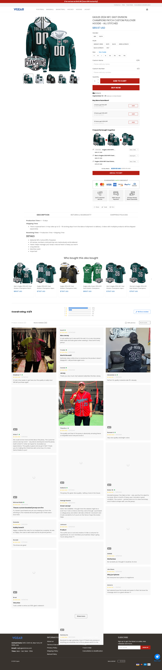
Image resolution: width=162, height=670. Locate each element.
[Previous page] (23, 79)
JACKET (87, 9)
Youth (101, 36)
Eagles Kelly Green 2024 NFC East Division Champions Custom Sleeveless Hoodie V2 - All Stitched (92, 287)
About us (50, 669)
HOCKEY (70, 9)
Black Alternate (99, 48)
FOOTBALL (40, 9)
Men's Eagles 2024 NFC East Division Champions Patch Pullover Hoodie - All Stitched (105, 155)
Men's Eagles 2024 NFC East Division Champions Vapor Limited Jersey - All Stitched (115, 287)
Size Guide (102, 52)
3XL (115, 55)
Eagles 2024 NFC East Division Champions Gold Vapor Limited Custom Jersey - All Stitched (68, 287)
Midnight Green (98, 44)
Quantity (96, 77)
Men (95, 36)
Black (114, 44)
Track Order (129, 5)
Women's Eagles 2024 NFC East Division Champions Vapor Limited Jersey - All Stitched (138, 287)
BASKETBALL (60, 9)
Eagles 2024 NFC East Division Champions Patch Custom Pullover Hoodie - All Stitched (108, 150)
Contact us (117, 5)
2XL (110, 55)
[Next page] (79, 79)
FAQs (123, 5)
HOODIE (79, 9)
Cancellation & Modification (142, 5)
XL (105, 55)
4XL (120, 55)
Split (107, 48)
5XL (124, 55)
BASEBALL (50, 9)
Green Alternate (124, 44)
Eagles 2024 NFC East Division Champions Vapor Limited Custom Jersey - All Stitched (105, 161)
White (107, 44)
